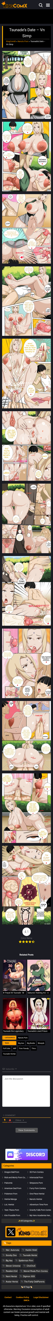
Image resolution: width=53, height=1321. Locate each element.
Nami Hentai (11, 1276)
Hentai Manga (10, 1199)
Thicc (34, 1048)
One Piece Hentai (37, 1194)
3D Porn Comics (37, 1172)
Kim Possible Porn (12, 1215)
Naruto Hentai (36, 1199)
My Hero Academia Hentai (41, 1215)
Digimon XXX (29, 1276)
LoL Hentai (9, 1204)
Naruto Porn (23, 41)
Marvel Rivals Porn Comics (36, 1271)
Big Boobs (31, 1043)
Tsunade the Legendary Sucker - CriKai (20, 1031)
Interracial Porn (36, 1177)
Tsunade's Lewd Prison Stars (40, 1031)
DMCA (26, 1300)
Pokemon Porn (10, 1194)
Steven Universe (13, 1265)
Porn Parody (24, 1048)
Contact (8, 1297)
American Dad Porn (12, 1188)
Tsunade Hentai (9, 1054)
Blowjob (41, 1043)
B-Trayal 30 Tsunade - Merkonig (17, 993)
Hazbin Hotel (31, 1249)
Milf (14, 1048)
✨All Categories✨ (26, 1221)
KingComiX (11, 41)
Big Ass (21, 1043)
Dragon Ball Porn (11, 1172)
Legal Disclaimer (41, 1297)
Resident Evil (11, 1271)
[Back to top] (47, 1315)
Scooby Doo (11, 1255)
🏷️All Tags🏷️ (26, 1287)
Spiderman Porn (26, 1260)
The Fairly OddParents (34, 1281)
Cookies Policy (22, 1297)
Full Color (6, 1048)
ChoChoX (31, 1265)
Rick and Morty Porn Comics (15, 1177)
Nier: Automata (12, 1249)
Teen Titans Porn (11, 1210)
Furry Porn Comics (38, 1188)
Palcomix (8, 1183)
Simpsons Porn (36, 1183)
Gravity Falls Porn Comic (40, 1210)
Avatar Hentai (12, 1281)
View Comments (26, 1130)
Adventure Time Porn (39, 1204)
